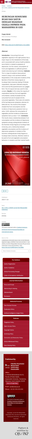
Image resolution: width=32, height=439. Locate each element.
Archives (9, 6)
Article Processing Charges (12, 271)
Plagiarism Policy (9, 322)
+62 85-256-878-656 (16, 389)
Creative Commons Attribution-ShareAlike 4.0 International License (16, 403)
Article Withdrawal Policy (11, 341)
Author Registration (9, 264)
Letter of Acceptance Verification (13, 275)
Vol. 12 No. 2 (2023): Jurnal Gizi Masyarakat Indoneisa (15, 7)
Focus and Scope (9, 284)
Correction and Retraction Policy (13, 337)
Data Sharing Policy (9, 345)
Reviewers (7, 296)
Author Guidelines (9, 267)
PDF (5, 191)
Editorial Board (8, 292)
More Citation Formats (9, 251)
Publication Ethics (9, 309)
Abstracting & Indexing (10, 288)
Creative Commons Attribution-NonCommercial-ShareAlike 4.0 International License (14, 230)
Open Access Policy (10, 326)
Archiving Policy (8, 334)
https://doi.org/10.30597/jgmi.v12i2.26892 (17, 45)
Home (3, 6)
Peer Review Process (10, 305)
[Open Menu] (2, 2)
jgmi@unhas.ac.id (15, 386)
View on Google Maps (12, 383)
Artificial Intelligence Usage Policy (14, 313)
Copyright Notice (9, 330)
